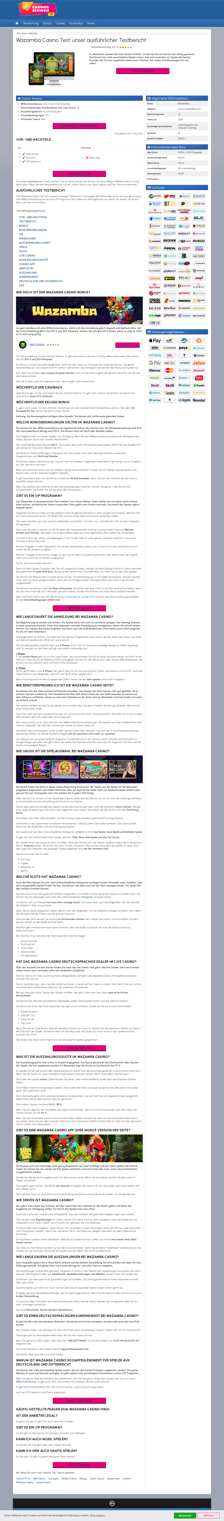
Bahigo (83, 1478)
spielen (127, 345)
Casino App (27, 264)
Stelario (127, 1478)
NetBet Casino (69, 1478)
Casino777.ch (23, 1478)
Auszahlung (28, 272)
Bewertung (31, 23)
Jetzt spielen (143, 71)
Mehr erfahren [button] (97, 1515)
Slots (23, 251)
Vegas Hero (113, 1478)
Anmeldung (27, 238)
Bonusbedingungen (33, 230)
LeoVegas (53, 1478)
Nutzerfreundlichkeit (35, 242)
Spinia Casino (43, 1482)
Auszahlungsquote (33, 259)
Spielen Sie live (79, 1048)
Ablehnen (208, 1515)
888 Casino (39, 1478)
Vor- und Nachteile (33, 217)
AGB (121, 659)
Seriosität (26, 268)
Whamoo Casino (25, 1482)
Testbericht (28, 221)
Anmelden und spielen (79, 126)
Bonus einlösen (79, 1401)
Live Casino (27, 255)
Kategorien (87, 897)
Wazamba (37, 345)
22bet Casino (97, 1478)
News (91, 23)
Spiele (60, 23)
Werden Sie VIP (79, 608)
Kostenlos (76, 23)
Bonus (47, 23)
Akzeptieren (185, 1515)
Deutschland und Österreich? (41, 281)
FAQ (21, 285)
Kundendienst (29, 276)
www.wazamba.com (32, 181)
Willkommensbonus (26, 1381)
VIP (21, 234)
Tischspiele (63, 1000)
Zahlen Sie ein (79, 174)
